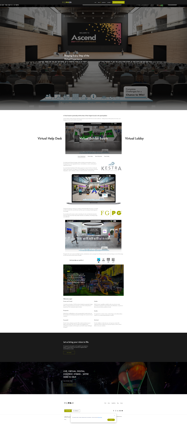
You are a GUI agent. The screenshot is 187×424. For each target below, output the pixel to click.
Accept (111, 419)
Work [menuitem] (105, 403)
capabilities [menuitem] (104, 2)
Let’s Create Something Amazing (118, 2)
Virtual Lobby (90, 156)
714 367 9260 (68, 410)
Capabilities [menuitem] (113, 403)
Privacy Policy (100, 417)
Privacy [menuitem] (65, 419)
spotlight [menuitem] (108, 2)
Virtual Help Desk (98, 156)
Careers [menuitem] (121, 403)
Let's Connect (69, 352)
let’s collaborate (76, 410)
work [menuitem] (95, 2)
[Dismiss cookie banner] (114, 415)
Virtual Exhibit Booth (81, 156)
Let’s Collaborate (70, 384)
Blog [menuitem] (118, 403)
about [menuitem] (99, 2)
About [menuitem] (109, 403)
